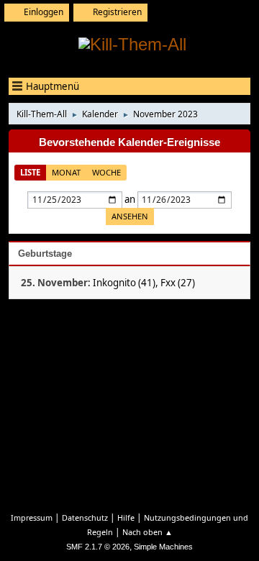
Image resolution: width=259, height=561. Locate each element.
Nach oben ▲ (147, 531)
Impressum (32, 517)
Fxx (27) (177, 282)
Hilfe (126, 517)
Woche (106, 172)
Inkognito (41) (124, 282)
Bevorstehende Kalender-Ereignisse (129, 142)
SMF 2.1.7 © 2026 (98, 546)
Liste (30, 172)
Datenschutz (85, 517)
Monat (66, 172)
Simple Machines (163, 546)
